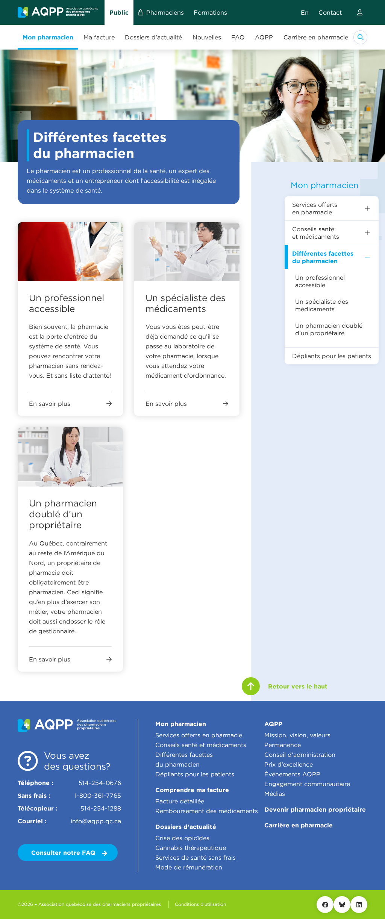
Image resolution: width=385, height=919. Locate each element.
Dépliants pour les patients (331, 356)
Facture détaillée (179, 801)
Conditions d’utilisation (200, 904)
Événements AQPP (292, 774)
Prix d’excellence (288, 764)
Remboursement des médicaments (206, 811)
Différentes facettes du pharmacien (322, 257)
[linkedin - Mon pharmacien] (358, 904)
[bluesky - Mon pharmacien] (341, 904)
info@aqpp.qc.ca (96, 821)
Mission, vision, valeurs (297, 735)
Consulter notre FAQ (64, 852)
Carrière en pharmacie (298, 825)
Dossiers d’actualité (185, 826)
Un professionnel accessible (320, 281)
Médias (274, 793)
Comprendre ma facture (192, 790)
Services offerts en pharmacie (314, 208)
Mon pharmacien (324, 185)
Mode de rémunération (188, 867)
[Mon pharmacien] (58, 12)
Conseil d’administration (299, 754)
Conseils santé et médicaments (315, 232)
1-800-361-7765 (97, 795)
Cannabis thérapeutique (190, 847)
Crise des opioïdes (182, 838)
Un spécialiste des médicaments (321, 305)
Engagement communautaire (307, 784)
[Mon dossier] (359, 12)
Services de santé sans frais (195, 857)
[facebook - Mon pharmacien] (325, 904)
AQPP (273, 724)
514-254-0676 (100, 782)
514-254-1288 (100, 808)
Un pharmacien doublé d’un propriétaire (328, 329)
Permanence (282, 745)
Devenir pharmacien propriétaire (315, 809)
